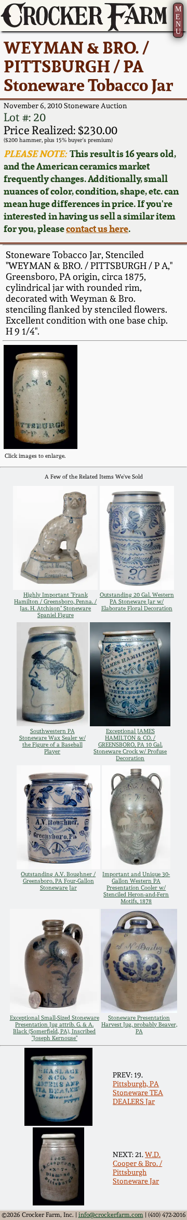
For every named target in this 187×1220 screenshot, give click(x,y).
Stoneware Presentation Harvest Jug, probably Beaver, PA (139, 1024)
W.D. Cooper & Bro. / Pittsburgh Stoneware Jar (137, 1167)
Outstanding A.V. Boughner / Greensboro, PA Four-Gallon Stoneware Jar (58, 881)
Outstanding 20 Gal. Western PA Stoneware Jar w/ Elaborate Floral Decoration (137, 602)
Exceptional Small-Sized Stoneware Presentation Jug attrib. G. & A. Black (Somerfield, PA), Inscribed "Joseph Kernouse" (54, 1028)
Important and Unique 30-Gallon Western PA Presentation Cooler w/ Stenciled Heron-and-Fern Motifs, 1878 (136, 888)
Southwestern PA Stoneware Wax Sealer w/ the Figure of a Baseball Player (52, 741)
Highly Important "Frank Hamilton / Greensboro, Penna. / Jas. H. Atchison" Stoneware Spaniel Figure (55, 605)
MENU (178, 20)
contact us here (97, 228)
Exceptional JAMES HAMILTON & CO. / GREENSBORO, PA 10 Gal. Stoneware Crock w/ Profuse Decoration (130, 745)
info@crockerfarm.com (110, 1214)
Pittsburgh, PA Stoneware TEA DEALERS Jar (138, 1092)
